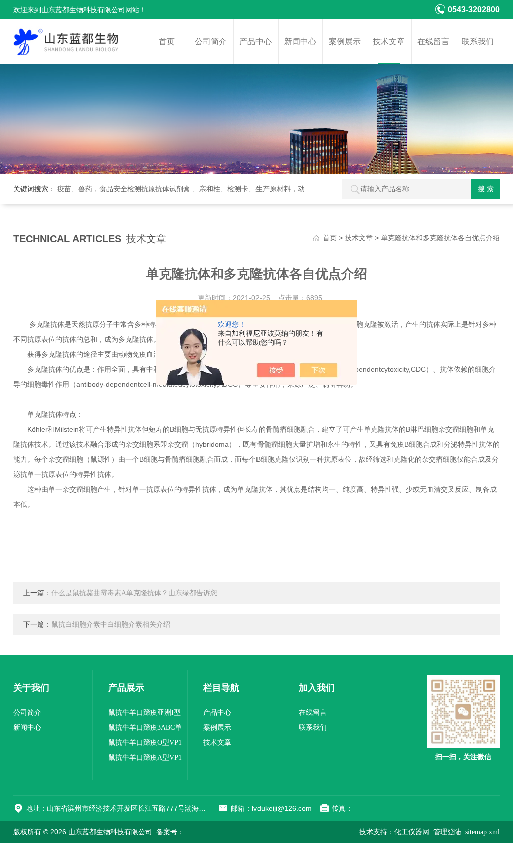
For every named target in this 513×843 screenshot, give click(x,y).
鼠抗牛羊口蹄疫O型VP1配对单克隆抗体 (145, 744)
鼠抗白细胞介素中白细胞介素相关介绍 (110, 624)
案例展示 (345, 41)
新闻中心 (300, 41)
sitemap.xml (482, 832)
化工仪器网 (411, 832)
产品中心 (255, 41)
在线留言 (433, 41)
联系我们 (478, 41)
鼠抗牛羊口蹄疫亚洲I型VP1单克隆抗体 (144, 714)
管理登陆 (447, 832)
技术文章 (389, 41)
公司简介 (211, 41)
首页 (167, 41)
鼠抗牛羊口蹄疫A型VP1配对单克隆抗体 (145, 759)
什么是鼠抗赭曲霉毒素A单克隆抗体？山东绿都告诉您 (134, 593)
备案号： (170, 832)
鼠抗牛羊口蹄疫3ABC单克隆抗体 (145, 729)
